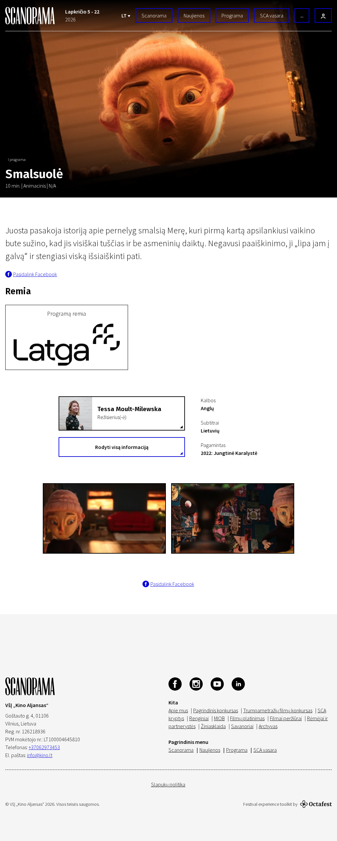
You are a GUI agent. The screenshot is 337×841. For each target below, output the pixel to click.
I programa (17, 159)
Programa (232, 15)
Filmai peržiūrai (286, 718)
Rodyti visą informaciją (121, 447)
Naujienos (194, 15)
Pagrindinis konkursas (215, 710)
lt (124, 15)
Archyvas (268, 726)
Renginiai (199, 718)
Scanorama (154, 15)
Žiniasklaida (213, 726)
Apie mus (178, 710)
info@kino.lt (39, 755)
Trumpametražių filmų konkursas (277, 710)
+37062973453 (44, 747)
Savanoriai (242, 726)
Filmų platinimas (247, 718)
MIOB (219, 718)
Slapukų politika (168, 784)
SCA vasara (271, 15)
